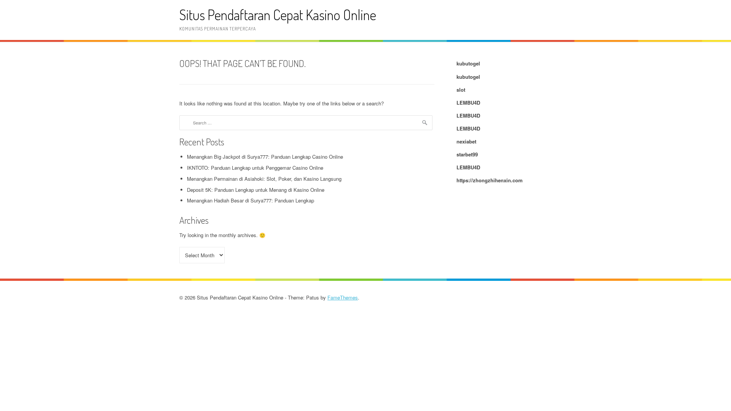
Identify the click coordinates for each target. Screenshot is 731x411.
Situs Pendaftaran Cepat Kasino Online (277, 15)
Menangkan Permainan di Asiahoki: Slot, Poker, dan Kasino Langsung (264, 178)
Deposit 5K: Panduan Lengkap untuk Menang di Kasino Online (255, 189)
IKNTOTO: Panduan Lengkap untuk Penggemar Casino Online (255, 167)
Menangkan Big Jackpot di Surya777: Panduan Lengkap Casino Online (265, 156)
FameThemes (342, 297)
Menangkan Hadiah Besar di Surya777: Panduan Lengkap (250, 200)
